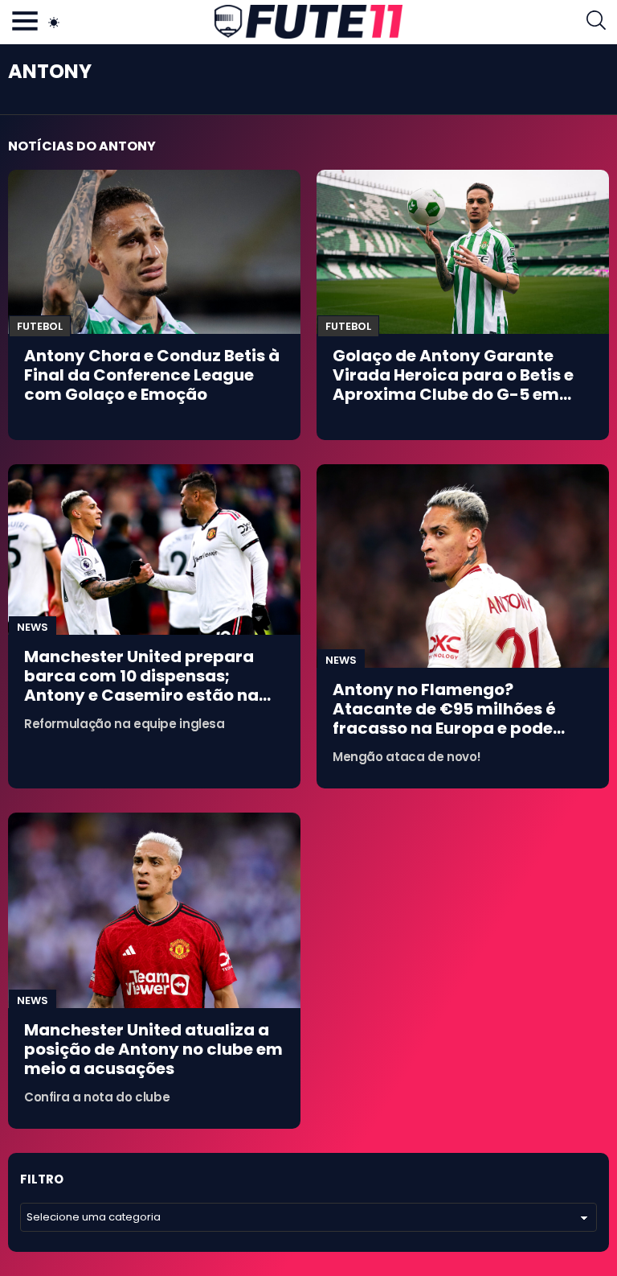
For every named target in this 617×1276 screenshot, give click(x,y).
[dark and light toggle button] (54, 22)
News (32, 627)
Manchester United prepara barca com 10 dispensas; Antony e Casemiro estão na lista (141, 685)
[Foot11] (308, 22)
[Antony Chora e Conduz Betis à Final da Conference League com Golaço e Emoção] (154, 252)
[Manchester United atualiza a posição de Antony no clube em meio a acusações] (154, 910)
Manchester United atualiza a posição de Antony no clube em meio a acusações (153, 1049)
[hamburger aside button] (25, 22)
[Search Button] (596, 22)
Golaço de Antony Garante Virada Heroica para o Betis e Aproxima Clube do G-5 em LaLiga (453, 384)
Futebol (40, 326)
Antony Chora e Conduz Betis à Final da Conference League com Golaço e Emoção (152, 374)
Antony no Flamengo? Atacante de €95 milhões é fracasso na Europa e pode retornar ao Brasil (444, 718)
